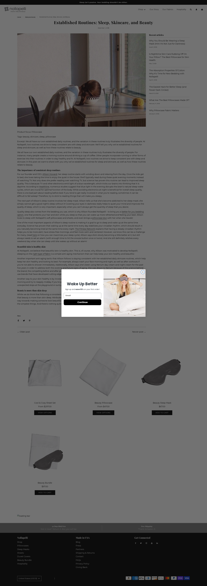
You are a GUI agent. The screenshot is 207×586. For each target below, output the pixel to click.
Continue (82, 302)
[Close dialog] (143, 272)
